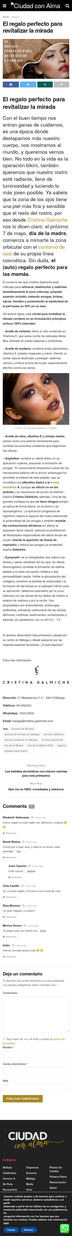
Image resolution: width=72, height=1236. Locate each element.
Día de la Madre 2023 (40, 745)
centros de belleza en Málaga (22, 734)
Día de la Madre (14, 745)
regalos (61, 745)
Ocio (29, 1189)
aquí (6, 1223)
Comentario (10, 993)
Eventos (31, 1173)
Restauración (57, 1182)
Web (5, 1080)
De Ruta (8, 1184)
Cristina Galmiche (47, 219)
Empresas (32, 1167)
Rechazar (28, 1229)
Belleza (15, 16)
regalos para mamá (16, 750)
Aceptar (11, 1229)
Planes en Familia (55, 1169)
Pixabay (53, 427)
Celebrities (9, 1173)
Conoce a (9, 1178)
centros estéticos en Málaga (21, 739)
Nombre (9, 1047)
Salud (53, 1187)
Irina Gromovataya (36, 427)
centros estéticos (54, 734)
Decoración (10, 1189)
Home (6, 16)
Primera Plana (58, 1176)
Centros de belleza (22, 728)
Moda (29, 1184)
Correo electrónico (16, 1064)
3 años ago (40, 817)
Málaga (30, 1178)
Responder (11, 833)
